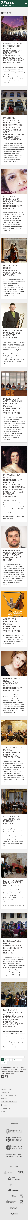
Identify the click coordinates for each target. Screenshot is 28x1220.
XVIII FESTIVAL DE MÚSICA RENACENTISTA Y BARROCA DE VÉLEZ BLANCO (12, 752)
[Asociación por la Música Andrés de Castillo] (14, 1155)
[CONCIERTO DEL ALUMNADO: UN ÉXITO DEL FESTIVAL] (14, 801)
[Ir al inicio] (7, 4)
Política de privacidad (9, 1095)
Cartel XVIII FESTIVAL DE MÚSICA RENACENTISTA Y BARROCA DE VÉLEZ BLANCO (12, 625)
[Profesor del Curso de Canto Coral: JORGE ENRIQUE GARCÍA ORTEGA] (14, 537)
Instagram (6, 1108)
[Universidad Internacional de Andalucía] (14, 1139)
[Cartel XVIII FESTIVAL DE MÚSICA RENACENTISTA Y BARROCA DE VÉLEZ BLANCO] (14, 604)
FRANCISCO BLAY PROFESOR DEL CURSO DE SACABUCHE (12, 334)
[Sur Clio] (11, 1202)
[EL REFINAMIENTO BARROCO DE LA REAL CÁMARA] (14, 865)
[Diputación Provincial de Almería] (14, 1184)
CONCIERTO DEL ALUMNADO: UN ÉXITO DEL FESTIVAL (12, 820)
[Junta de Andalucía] (14, 1178)
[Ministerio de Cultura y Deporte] (9, 1173)
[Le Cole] (21, 1202)
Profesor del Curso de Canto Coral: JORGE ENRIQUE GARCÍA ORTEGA (13, 555)
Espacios (4, 1098)
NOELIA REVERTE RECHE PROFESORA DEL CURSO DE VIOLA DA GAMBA (12, 270)
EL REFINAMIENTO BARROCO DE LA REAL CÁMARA (13, 883)
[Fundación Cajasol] (11, 1196)
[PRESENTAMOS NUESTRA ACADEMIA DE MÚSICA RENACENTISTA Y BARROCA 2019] (14, 663)
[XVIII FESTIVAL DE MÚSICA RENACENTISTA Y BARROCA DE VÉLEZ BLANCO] (14, 732)
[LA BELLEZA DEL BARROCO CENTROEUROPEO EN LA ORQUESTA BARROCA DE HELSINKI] (14, 925)
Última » (4, 1062)
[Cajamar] (14, 1190)
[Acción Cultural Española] (21, 1173)
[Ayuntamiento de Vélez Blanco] (14, 1131)
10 (14, 1059)
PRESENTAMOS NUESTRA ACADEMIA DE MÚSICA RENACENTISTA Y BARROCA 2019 (12, 684)
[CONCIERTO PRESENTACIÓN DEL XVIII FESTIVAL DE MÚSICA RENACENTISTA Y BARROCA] (14, 181)
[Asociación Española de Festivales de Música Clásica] (14, 1213)
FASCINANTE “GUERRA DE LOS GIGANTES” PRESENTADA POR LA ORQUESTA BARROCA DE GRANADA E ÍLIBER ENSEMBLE (13, 1018)
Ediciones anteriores (9, 1101)
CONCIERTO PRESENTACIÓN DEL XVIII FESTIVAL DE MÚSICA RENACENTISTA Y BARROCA (13, 202)
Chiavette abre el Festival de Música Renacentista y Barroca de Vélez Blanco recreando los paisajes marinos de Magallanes (13, 53)
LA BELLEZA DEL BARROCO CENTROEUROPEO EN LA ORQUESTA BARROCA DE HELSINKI (13, 947)
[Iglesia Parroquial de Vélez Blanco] (14, 1208)
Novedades (5, 1092)
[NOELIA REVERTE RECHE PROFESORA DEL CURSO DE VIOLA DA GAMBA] (14, 250)
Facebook (5, 1105)
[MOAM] (22, 1196)
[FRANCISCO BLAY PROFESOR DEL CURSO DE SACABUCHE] (14, 315)
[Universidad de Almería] (14, 1147)
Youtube (5, 1111)
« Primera (9, 1056)
